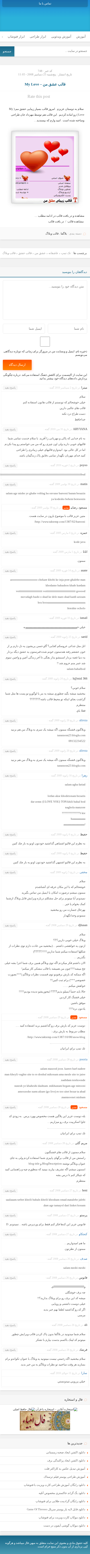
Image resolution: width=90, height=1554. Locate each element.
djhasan (82, 925)
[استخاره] (56, 1409)
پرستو (83, 1215)
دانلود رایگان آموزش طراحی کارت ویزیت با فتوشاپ (54, 1485)
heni (84, 1190)
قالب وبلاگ (52, 233)
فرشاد (83, 1349)
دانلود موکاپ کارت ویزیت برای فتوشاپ (62, 1517)
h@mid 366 (80, 678)
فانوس (83, 1277)
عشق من (40, 253)
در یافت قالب (56, 221)
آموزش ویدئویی (61, 36)
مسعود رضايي (79, 507)
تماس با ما (45, 3)
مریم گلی (81, 1143)
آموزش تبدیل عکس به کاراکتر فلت (64, 1468)
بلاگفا (64, 233)
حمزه (83, 532)
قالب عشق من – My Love (45, 84)
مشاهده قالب (76, 221)
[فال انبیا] (45, 1429)
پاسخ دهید (10, 387)
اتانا (85, 551)
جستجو (7, 51)
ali (85, 1325)
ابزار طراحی (38, 36)
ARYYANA (80, 429)
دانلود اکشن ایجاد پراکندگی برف (66, 1460)
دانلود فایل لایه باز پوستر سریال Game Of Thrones (56, 1509)
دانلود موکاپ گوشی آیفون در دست (64, 1525)
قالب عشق (25, 253)
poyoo (83, 465)
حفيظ (83, 834)
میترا (84, 387)
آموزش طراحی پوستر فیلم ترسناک (64, 1476)
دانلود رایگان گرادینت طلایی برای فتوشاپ (60, 1501)
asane (84, 570)
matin (83, 484)
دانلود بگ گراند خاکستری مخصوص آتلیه (62, 1493)
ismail (83, 618)
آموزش (81, 36)
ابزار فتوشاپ (16, 36)
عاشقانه (53, 253)
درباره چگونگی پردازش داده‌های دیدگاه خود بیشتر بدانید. (45, 376)
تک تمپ (66, 253)
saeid (84, 636)
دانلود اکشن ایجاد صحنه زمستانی (65, 1452)
